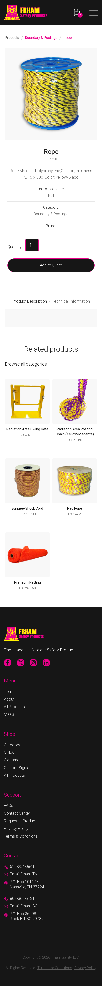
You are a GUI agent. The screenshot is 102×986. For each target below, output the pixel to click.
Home (9, 691)
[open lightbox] (51, 94)
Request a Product (20, 821)
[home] (25, 12)
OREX (9, 752)
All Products (14, 706)
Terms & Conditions (21, 836)
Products (12, 38)
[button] (78, 12)
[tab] (31, 301)
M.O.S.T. (11, 714)
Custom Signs (16, 767)
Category (12, 745)
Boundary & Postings (41, 38)
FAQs (8, 805)
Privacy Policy (16, 828)
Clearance (13, 760)
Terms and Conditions (54, 968)
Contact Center (17, 813)
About (9, 699)
